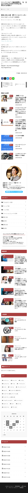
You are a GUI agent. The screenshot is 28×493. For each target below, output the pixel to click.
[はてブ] (8, 78)
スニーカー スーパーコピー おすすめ (12, 237)
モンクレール (6, 383)
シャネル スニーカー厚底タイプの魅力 (20, 154)
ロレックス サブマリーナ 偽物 (20, 321)
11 (7, 424)
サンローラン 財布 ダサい (15, 390)
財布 (5, 224)
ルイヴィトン (6, 380)
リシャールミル (19, 400)
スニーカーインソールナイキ (20, 145)
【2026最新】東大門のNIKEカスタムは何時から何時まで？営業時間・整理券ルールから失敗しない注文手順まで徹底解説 (21, 260)
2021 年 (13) (6, 468)
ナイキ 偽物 (6, 240)
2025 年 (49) (6, 451)
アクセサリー (7, 202)
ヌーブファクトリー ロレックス (20, 330)
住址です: (5, 187)
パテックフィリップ (21, 387)
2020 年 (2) (6, 473)
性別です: (5, 184)
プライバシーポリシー (13, 487)
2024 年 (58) (6, 455)
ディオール (11, 387)
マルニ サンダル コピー (7, 41)
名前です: (5, 182)
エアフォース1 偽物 (8, 236)
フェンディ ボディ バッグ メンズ (20, 357)
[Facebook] (2, 78)
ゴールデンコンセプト (8, 400)
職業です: (5, 186)
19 (11, 427)
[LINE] (13, 78)
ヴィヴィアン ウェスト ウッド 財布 (20, 339)
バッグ (6, 209)
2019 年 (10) (6, 477)
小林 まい (11, 19)
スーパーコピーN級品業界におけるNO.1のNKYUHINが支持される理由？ (11, 4)
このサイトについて (9, 486)
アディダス (14, 407)
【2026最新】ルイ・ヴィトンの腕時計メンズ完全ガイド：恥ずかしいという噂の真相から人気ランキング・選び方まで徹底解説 (21, 281)
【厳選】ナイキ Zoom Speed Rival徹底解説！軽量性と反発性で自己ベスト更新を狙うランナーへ (20, 99)
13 (14, 424)
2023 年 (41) (6, 460)
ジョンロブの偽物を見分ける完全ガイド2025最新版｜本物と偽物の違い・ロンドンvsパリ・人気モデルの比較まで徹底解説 (20, 125)
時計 (5, 217)
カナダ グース (6, 407)
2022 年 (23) (6, 464)
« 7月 (4, 434)
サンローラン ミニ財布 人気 (9, 397)
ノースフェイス (21, 383)
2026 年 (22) (6, 447)
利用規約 (21, 487)
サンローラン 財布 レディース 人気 (10, 393)
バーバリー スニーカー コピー (11, 239)
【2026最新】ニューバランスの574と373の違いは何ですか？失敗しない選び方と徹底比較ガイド (21, 271)
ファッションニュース (10, 213)
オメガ (4, 387)
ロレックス (14, 380)
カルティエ (5, 403)
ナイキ (13, 383)
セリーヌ (19, 403)
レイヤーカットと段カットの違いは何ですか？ (21, 348)
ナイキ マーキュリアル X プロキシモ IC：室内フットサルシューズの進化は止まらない (20, 111)
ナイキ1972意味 (19, 135)
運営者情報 (17, 486)
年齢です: (16, 182)
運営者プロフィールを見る (14, 191)
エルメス (5, 390)
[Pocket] (10, 78)
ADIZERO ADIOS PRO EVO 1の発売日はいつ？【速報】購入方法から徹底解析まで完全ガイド (21, 293)
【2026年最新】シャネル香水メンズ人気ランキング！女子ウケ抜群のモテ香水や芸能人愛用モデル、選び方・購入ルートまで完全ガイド (21, 304)
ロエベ (12, 403)
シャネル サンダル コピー (9, 241)
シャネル (22, 380)
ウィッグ (6, 206)
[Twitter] (5, 78)
